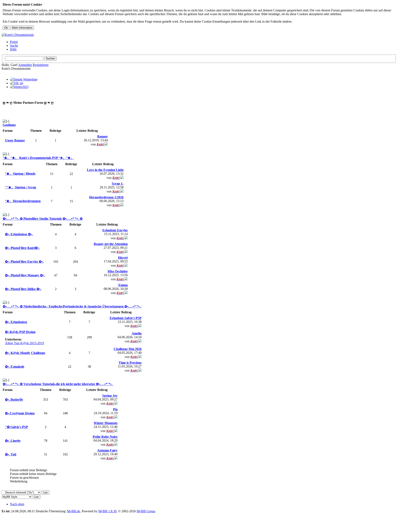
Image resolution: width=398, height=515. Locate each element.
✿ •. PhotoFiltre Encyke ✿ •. (24, 261)
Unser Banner (15, 140)
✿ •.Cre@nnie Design (20, 413)
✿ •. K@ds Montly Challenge (25, 353)
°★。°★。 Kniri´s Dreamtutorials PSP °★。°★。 (38, 158)
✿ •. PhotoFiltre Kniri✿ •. (22, 248)
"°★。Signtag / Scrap (20, 187)
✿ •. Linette (13, 440)
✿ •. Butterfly (14, 399)
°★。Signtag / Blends (20, 173)
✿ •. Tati (10, 454)
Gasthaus (9, 125)
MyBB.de (73, 511)
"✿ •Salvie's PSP (16, 427)
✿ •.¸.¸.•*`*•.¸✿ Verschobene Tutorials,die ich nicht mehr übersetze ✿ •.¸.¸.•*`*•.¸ (58, 384)
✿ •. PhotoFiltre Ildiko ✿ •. (23, 289)
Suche (14, 45)
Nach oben (17, 504)
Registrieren (41, 65)
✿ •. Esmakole (14, 366)
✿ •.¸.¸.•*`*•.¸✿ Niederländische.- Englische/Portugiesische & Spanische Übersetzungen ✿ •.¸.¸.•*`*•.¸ (72, 306)
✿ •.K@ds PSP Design (20, 332)
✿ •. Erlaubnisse (16, 322)
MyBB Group (146, 511)
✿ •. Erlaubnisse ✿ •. (19, 234)
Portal (14, 42)
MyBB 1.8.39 (107, 511)
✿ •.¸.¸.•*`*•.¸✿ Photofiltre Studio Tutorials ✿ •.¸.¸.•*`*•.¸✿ (43, 218)
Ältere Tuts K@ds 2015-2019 (24, 343)
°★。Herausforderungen (23, 201)
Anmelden (25, 65)
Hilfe (13, 49)
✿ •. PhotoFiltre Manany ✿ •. (25, 275)
